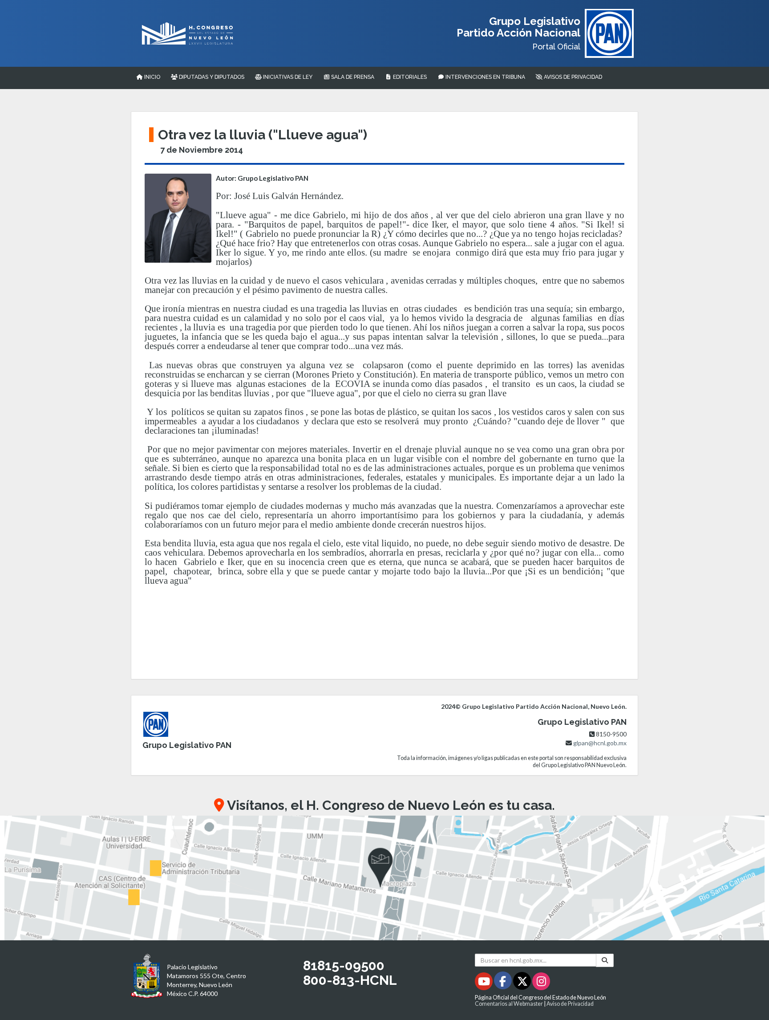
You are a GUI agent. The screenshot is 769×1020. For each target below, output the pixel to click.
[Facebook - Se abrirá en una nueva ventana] (503, 983)
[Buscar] (605, 960)
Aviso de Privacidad (570, 1003)
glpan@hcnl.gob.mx (600, 743)
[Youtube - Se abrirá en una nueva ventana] (484, 983)
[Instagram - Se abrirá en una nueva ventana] (541, 983)
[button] (384, 878)
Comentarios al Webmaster (509, 1003)
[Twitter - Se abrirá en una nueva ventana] (522, 983)
